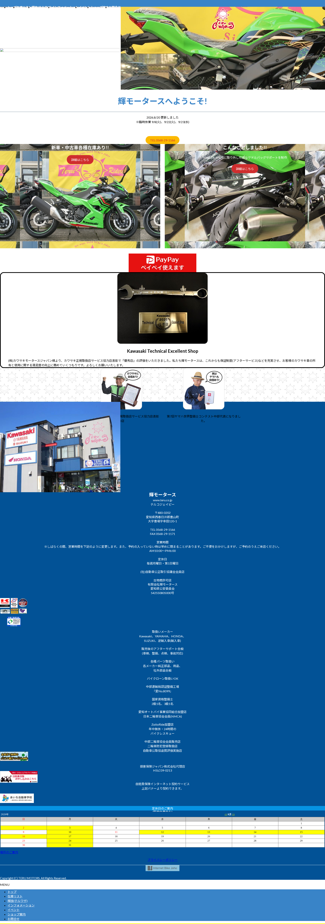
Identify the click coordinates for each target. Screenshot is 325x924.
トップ (12, 892)
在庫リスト (15, 896)
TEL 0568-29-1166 (162, 140)
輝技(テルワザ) (17, 901)
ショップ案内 (17, 914)
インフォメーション (21, 905)
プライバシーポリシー (162, 860)
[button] (162, 852)
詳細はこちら (80, 159)
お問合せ (14, 919)
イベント (14, 910)
